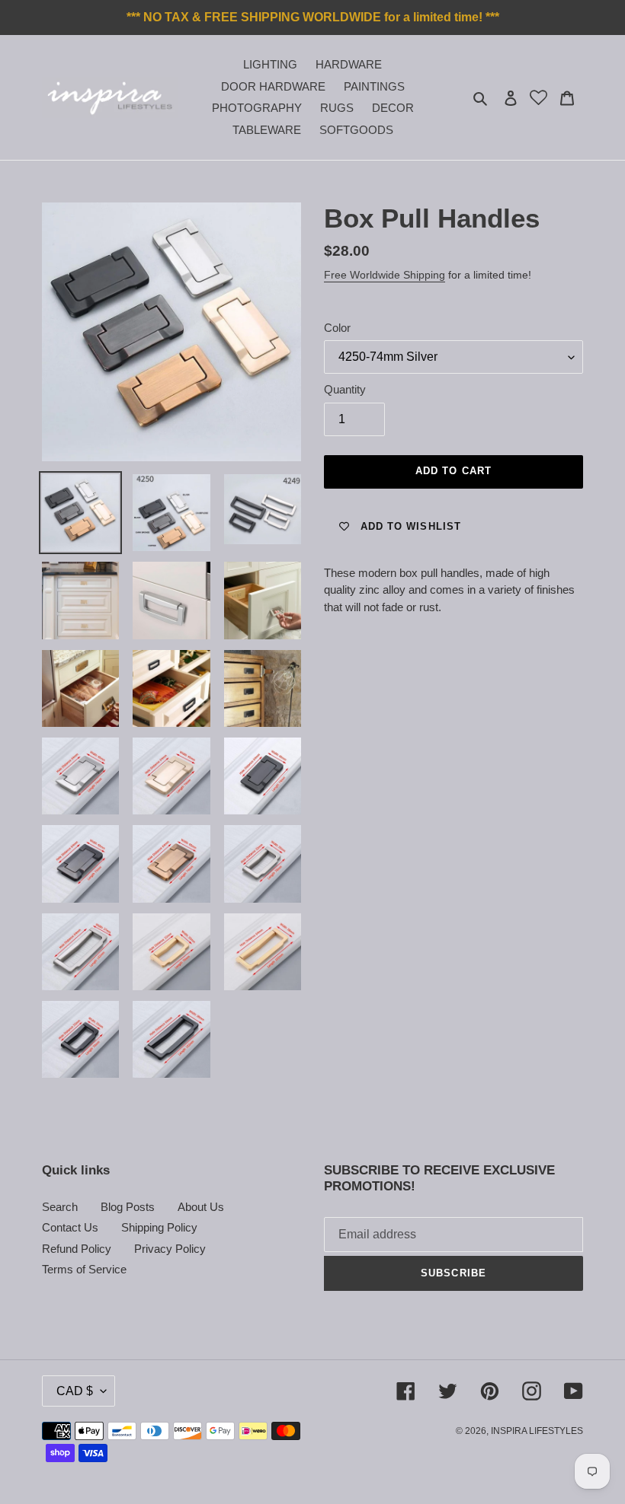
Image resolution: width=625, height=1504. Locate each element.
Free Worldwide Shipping (384, 275)
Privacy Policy (170, 1248)
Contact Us (70, 1227)
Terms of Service (84, 1269)
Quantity (345, 389)
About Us (201, 1206)
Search (60, 1206)
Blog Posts (128, 1206)
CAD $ (74, 1391)
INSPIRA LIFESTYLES (537, 1431)
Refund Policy (76, 1248)
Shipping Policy (159, 1227)
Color (337, 327)
